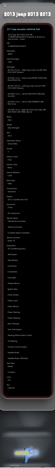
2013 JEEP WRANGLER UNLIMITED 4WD (23, 29)
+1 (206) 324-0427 (14, 465)
